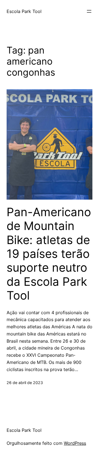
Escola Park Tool (24, 11)
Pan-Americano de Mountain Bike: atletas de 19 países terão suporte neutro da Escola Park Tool (49, 253)
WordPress (75, 443)
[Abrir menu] (89, 11)
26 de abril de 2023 (25, 382)
